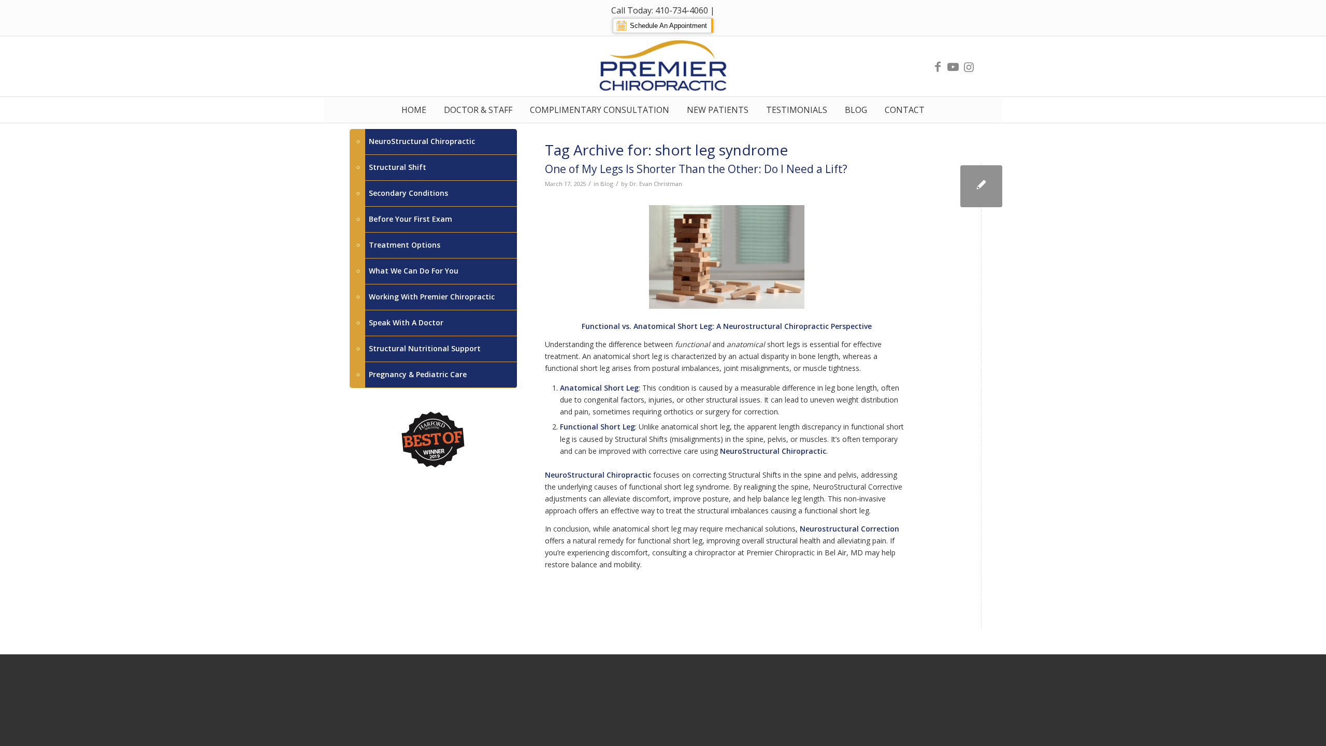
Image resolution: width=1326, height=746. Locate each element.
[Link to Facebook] (937, 66)
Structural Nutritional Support (425, 348)
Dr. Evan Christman (655, 184)
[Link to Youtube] (953, 66)
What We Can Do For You (413, 271)
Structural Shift (397, 167)
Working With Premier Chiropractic (432, 297)
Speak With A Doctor (406, 322)
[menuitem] (414, 110)
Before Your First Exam (410, 219)
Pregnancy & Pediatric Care (418, 374)
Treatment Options (404, 245)
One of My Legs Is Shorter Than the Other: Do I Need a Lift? (696, 169)
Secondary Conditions (408, 193)
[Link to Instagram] (968, 66)
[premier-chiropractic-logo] (662, 66)
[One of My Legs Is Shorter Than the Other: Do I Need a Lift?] (981, 186)
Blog (606, 184)
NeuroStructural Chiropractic (422, 141)
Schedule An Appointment (668, 26)
